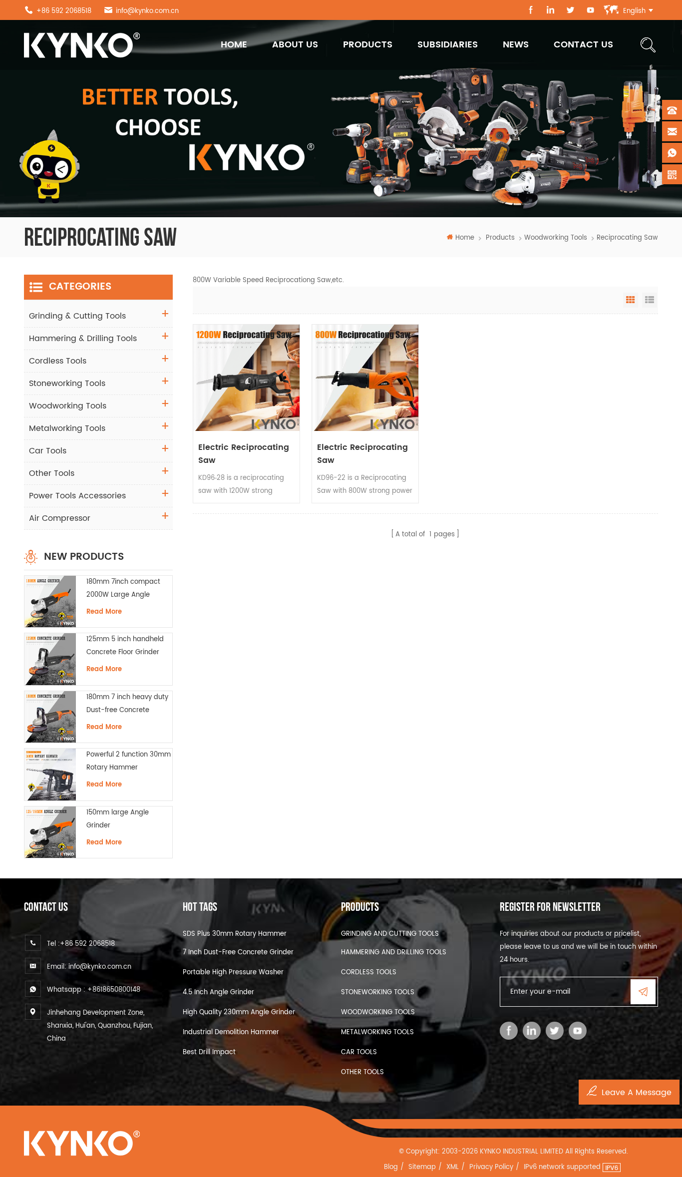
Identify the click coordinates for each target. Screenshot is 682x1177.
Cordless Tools (57, 361)
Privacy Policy (491, 1167)
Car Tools (47, 450)
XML (452, 1167)
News (516, 44)
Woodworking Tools (555, 238)
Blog (391, 1167)
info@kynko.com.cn (147, 11)
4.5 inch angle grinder (218, 992)
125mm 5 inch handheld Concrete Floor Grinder (125, 646)
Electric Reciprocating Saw (243, 454)
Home (234, 44)
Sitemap (422, 1167)
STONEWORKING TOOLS (377, 992)
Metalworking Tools (67, 428)
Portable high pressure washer (233, 972)
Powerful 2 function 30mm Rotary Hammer (128, 761)
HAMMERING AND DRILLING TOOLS (393, 952)
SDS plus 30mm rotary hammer (235, 934)
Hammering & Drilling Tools (83, 338)
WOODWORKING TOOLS (378, 1012)
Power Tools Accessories (77, 495)
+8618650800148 (113, 990)
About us (295, 44)
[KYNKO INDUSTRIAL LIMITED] (82, 45)
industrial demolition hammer (231, 1032)
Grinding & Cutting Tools (77, 316)
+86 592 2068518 (63, 11)
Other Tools (51, 473)
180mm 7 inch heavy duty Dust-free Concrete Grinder (127, 704)
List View (649, 300)
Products (367, 44)
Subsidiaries (447, 44)
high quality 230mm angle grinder (239, 1012)
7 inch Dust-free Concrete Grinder (238, 952)
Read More (104, 612)
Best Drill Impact (209, 1052)
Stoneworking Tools (67, 383)
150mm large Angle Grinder (117, 819)
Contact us (583, 44)
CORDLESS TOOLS (368, 972)
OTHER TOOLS (362, 1072)
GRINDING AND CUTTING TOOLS (390, 934)
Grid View (630, 300)
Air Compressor (59, 518)
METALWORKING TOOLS (377, 1032)
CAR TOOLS (359, 1052)
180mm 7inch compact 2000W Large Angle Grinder (123, 589)
